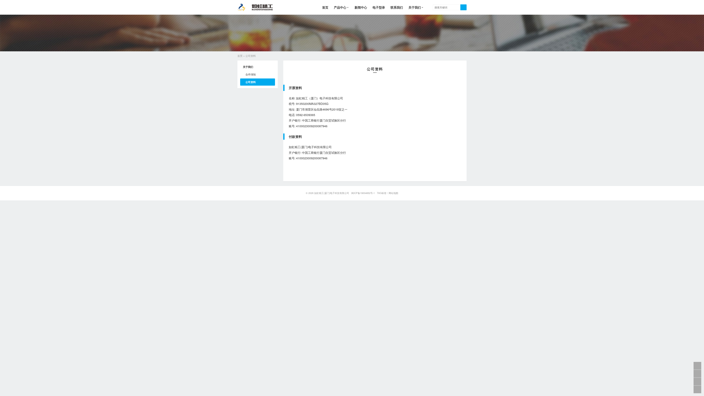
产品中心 (340, 7)
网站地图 (393, 193)
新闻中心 (361, 7)
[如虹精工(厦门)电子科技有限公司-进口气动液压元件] (258, 7)
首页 (325, 7)
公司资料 (250, 82)
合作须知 (250, 74)
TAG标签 (381, 193)
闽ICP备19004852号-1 (363, 193)
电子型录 (379, 7)
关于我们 (414, 7)
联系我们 (396, 7)
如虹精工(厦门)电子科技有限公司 (331, 193)
